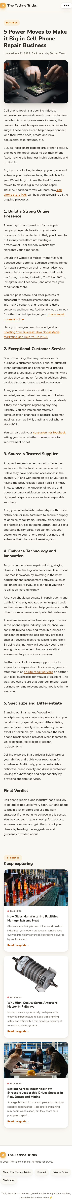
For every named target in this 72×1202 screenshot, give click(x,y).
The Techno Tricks (22, 5)
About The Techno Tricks (16, 1172)
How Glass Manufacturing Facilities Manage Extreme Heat (32, 918)
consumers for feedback (49, 432)
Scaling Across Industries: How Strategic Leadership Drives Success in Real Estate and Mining (35, 1093)
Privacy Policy (60, 1172)
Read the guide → (18, 945)
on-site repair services (38, 672)
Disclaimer (9, 1180)
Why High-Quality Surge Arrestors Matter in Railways (32, 1005)
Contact (41, 1172)
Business (11, 22)
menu (66, 5)
